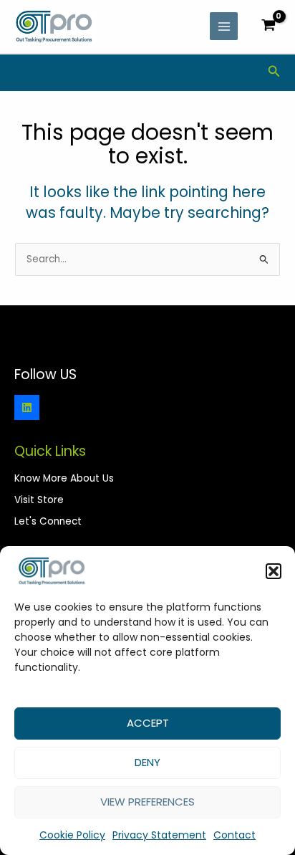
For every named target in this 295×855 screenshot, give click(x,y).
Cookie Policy (72, 835)
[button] (273, 571)
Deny (147, 762)
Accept (148, 722)
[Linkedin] (26, 407)
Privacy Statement (159, 835)
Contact (234, 835)
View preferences (147, 801)
